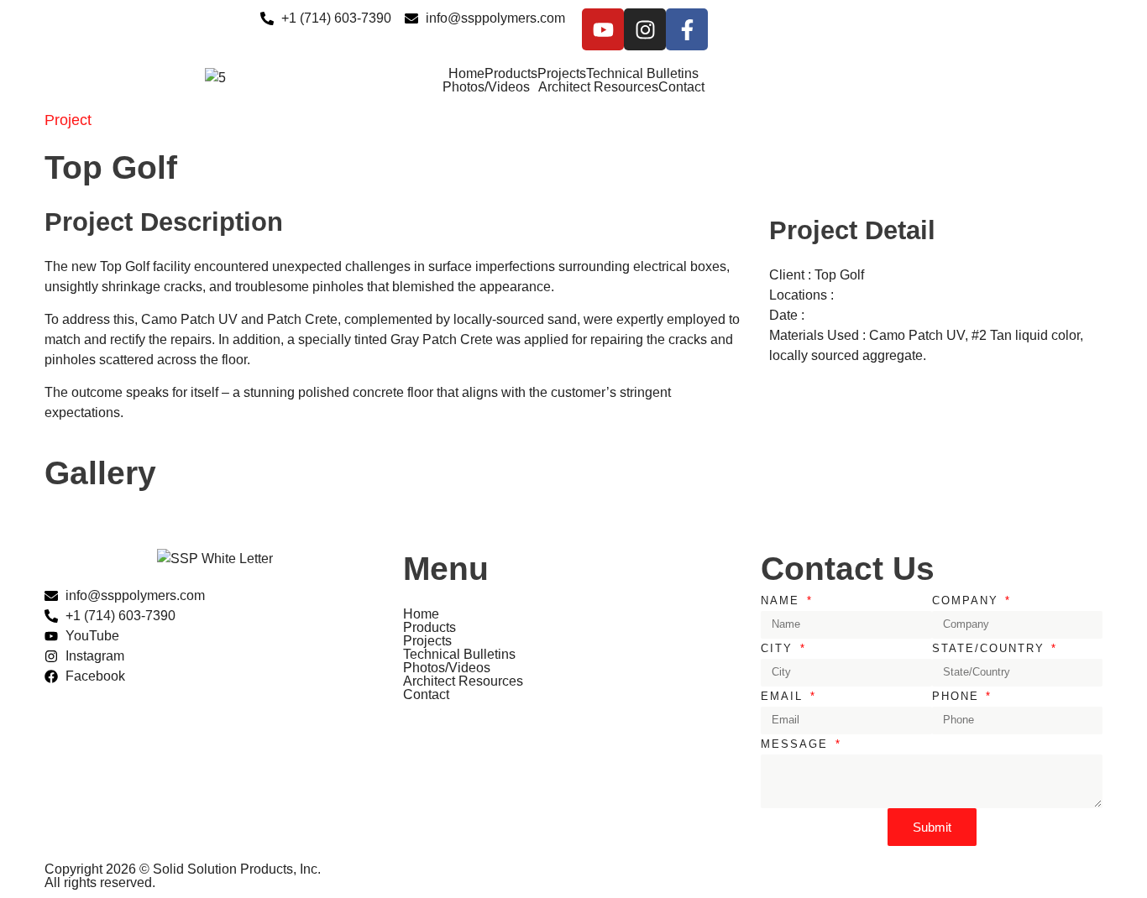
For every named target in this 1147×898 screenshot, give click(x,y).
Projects (561, 74)
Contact (681, 87)
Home (466, 74)
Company (967, 600)
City (779, 648)
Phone (958, 696)
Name (782, 600)
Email (784, 696)
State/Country (991, 648)
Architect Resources (598, 87)
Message (797, 744)
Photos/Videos (486, 87)
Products (510, 74)
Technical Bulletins (642, 74)
